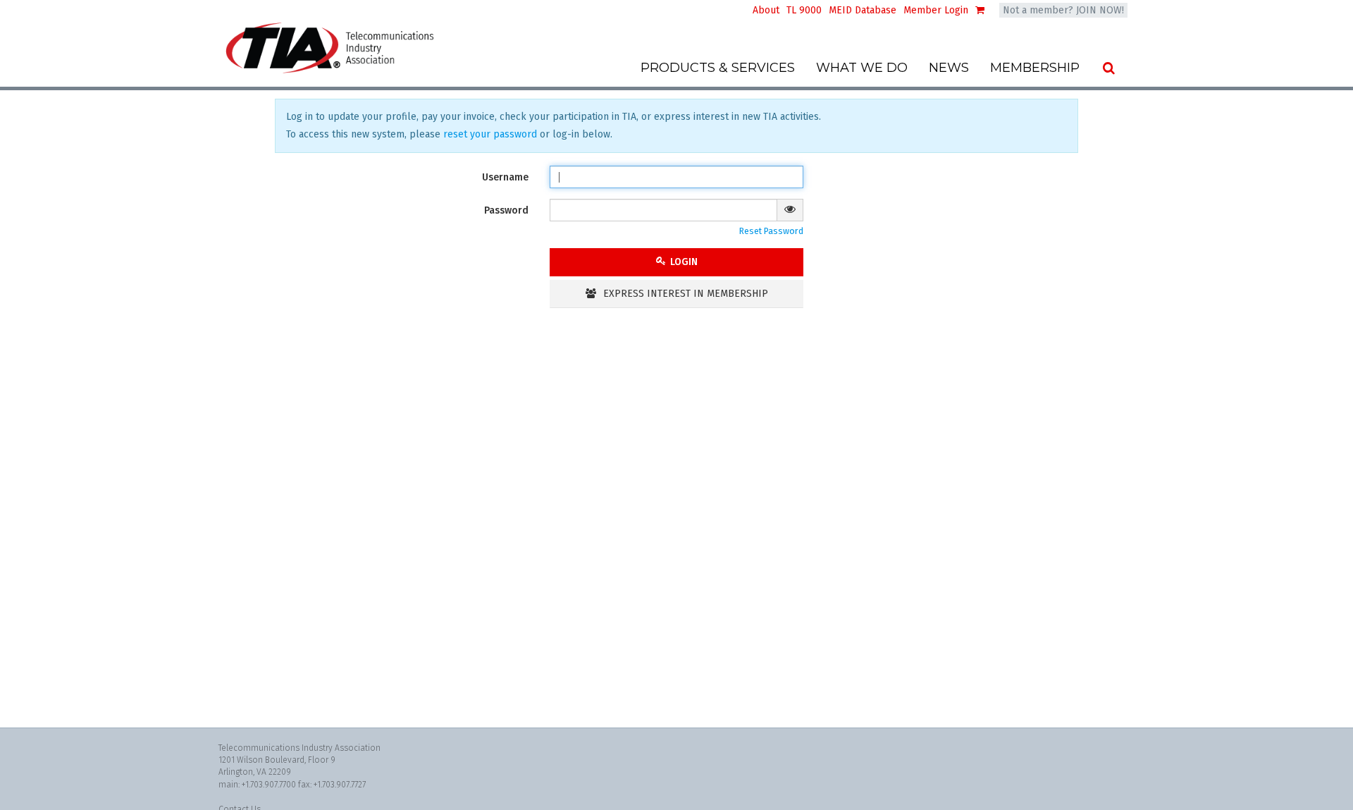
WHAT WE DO (862, 67)
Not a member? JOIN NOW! (1063, 10)
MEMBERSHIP (1035, 67)
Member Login (935, 10)
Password (506, 210)
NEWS (949, 67)
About (766, 10)
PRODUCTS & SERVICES (718, 67)
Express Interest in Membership (684, 294)
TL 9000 (804, 10)
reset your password (490, 134)
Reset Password (771, 231)
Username (505, 177)
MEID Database (862, 10)
